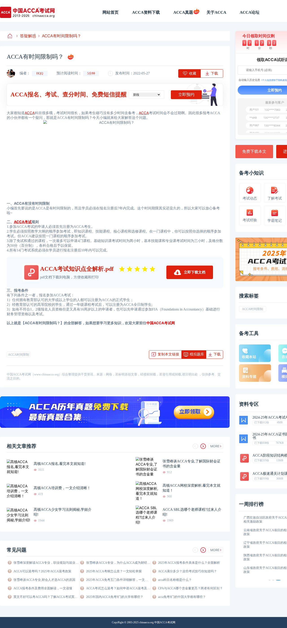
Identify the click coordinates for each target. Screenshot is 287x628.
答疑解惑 (28, 35)
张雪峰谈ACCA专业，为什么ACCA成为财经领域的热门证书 (118, 562)
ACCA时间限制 (18, 354)
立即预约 (186, 94)
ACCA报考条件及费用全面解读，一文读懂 (42, 588)
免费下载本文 (254, 151)
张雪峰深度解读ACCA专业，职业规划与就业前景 (45, 562)
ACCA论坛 (249, 12)
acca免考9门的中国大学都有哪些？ (182, 597)
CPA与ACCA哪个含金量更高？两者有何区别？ (190, 588)
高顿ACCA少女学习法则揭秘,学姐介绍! (62, 512)
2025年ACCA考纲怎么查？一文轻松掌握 (114, 571)
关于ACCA (216, 12)
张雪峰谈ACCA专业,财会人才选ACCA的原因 (44, 579)
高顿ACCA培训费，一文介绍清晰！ (62, 488)
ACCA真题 (183, 12)
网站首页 (110, 12)
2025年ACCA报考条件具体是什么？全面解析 (189, 562)
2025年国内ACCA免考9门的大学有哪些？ (114, 597)
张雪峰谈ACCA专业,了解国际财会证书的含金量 (191, 463)
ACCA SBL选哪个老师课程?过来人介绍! (192, 512)
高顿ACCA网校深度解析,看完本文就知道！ (191, 488)
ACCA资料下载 (146, 12)
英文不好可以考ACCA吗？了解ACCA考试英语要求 (45, 597)
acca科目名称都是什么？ (175, 579)
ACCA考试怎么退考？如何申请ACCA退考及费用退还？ (118, 588)
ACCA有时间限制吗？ (61, 35)
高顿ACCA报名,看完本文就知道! (59, 464)
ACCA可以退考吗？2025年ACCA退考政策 (42, 571)
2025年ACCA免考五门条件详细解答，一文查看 (118, 579)
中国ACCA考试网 (160, 323)
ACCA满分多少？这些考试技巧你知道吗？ (187, 571)
